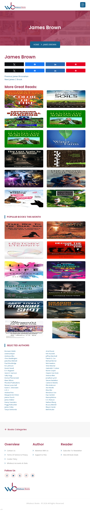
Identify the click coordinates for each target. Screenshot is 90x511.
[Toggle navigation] (82, 4)
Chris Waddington (11, 358)
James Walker (9, 400)
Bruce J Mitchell (51, 405)
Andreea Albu (9, 356)
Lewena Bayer (10, 354)
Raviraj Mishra (51, 397)
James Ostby (9, 407)
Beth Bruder (50, 409)
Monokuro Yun (51, 392)
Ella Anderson (51, 385)
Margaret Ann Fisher (12, 395)
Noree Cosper (51, 370)
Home (36, 44)
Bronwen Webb (10, 351)
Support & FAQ (41, 455)
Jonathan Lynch (51, 378)
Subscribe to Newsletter (72, 450)
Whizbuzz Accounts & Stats (17, 463)
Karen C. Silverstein (11, 388)
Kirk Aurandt (50, 354)
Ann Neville (50, 388)
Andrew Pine (9, 392)
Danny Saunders (11, 402)
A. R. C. (7, 390)
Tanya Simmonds (11, 409)
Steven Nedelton (52, 380)
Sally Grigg (8, 375)
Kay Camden (50, 395)
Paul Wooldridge (10, 363)
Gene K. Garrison (11, 373)
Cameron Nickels (52, 383)
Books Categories (17, 429)
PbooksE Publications (12, 383)
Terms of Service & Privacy (17, 455)
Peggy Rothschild (11, 405)
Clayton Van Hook (52, 373)
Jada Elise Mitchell (11, 361)
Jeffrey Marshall (51, 356)
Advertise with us (41, 450)
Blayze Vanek (51, 407)
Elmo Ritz (49, 390)
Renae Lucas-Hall (11, 385)
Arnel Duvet (50, 351)
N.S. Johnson (9, 366)
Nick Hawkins (50, 363)
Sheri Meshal (50, 366)
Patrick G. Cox (51, 358)
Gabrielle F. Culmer (52, 368)
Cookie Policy (12, 459)
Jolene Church (9, 397)
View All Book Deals (70, 455)
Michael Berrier (51, 361)
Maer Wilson (9, 380)
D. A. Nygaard (9, 370)
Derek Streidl (9, 368)
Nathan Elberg (51, 402)
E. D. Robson (50, 400)
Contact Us (11, 450)
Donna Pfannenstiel (12, 378)
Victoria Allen (50, 375)
